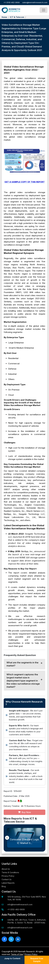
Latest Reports (8, 883)
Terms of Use (17, 954)
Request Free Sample (36, 959)
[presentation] (7, 838)
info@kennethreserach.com (19, 904)
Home (4, 17)
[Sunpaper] (11, 10)
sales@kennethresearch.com (34, 2)
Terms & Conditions (10, 872)
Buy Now (26, 812)
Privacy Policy (8, 876)
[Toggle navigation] (43, 10)
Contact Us (6, 879)
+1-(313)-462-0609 (12, 2)
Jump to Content (12, 958)
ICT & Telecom (17, 17)
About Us (6, 869)
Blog (4, 886)
